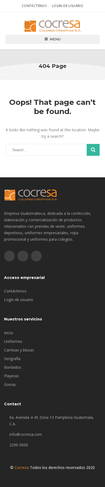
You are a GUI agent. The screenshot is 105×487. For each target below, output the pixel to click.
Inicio (8, 332)
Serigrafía (12, 358)
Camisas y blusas (19, 350)
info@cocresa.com (25, 434)
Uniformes (13, 341)
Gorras (10, 384)
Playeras (11, 375)
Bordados (12, 367)
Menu (55, 39)
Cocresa (22, 467)
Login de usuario (67, 6)
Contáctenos (34, 6)
